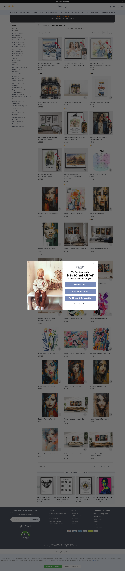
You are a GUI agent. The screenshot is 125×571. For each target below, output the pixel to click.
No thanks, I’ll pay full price (80, 303)
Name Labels (80, 284)
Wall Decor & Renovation (80, 298)
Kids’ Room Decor (80, 291)
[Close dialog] (93, 264)
